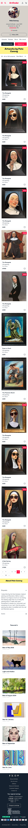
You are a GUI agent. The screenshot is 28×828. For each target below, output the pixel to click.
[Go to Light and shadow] (14, 664)
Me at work (22, 39)
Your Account (14, 781)
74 (19, 26)
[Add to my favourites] (25, 99)
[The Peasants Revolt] (14, 379)
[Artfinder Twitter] (12, 776)
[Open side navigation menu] (2, 3)
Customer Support (14, 788)
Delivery (14, 783)
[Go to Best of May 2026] (14, 640)
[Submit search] (5, 3)
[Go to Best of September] (14, 736)
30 (6, 575)
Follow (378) (15, 34)
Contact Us (14, 790)
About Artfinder (14, 779)
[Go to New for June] (14, 760)
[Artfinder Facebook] (9, 776)
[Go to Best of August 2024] (14, 688)
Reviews (10, 39)
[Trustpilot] (14, 816)
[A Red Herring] (14, 549)
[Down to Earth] (14, 334)
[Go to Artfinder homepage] (14, 3)
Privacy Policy (23, 824)
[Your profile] (22, 3)
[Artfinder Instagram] (15, 776)
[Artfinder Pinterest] (18, 776)
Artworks (4, 39)
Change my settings (14, 805)
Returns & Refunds (14, 786)
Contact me (21, 44)
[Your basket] (26, 3)
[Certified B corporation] (14, 811)
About (16, 39)
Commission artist (7, 44)
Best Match (19, 56)
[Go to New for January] (14, 712)
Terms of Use (15, 824)
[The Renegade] (14, 80)
